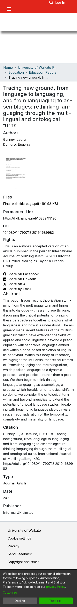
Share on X (15, 284)
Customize (10, 592)
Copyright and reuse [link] (23, 562)
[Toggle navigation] (9, 9)
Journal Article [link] (14, 483)
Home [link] (8, 67)
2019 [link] (6, 498)
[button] (51, 2)
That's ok (55, 600)
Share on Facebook (22, 274)
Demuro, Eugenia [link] (16, 144)
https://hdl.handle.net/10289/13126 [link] (29, 218)
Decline (20, 600)
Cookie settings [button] (19, 538)
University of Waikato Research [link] (38, 67)
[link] (30, 204)
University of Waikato (24, 530)
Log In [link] (60, 2)
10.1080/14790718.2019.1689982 (28, 232)
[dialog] (38, 588)
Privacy (13, 546)
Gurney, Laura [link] (14, 139)
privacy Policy (55, 586)
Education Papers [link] (42, 72)
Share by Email (18, 289)
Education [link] (16, 72)
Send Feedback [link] (20, 554)
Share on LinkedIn (21, 279)
